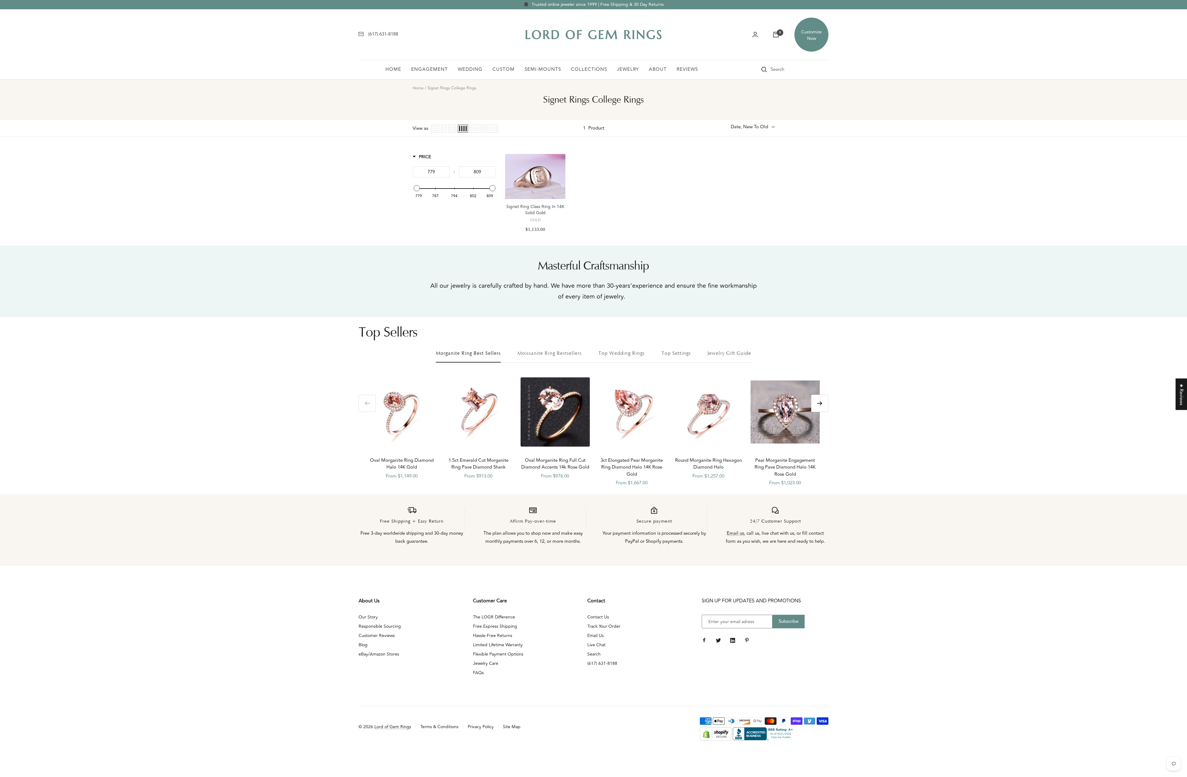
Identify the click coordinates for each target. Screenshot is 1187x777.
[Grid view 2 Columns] (444, 129)
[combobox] (786, 70)
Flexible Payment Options (498, 654)
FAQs (478, 672)
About (658, 69)
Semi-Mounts (543, 69)
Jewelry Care (485, 663)
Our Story (368, 617)
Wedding (470, 69)
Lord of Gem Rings (392, 727)
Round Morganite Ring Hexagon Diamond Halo (708, 464)
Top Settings (676, 353)
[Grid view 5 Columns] (476, 129)
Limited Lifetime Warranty (498, 645)
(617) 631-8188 (602, 663)
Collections (589, 69)
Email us (735, 533)
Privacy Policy (481, 727)
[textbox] (431, 171)
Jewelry (628, 69)
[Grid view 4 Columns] (463, 129)
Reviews (687, 69)
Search (594, 654)
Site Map (512, 727)
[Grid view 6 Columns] (490, 129)
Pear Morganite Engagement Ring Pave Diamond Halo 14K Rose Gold (785, 467)
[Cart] (776, 34)
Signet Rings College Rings (452, 88)
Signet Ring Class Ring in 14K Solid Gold (535, 210)
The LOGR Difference (494, 617)
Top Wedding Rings (621, 353)
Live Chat (596, 645)
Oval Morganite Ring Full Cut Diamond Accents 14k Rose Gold (555, 464)
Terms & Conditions (439, 727)
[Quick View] (559, 272)
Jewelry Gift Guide (729, 353)
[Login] (755, 34)
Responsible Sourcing (380, 626)
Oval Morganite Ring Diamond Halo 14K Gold (402, 464)
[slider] (416, 188)
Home (393, 69)
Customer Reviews (377, 635)
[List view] (435, 129)
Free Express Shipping (495, 626)
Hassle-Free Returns (492, 635)
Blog (363, 645)
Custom (503, 69)
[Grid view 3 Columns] (452, 129)
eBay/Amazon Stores (379, 654)
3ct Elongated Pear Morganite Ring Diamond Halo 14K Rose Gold (632, 467)
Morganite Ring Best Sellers (468, 353)
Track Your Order (603, 626)
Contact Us (598, 617)
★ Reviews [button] (1181, 394)
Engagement (429, 69)
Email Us (595, 635)
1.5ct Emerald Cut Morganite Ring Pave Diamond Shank (478, 464)
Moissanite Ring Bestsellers (549, 353)
